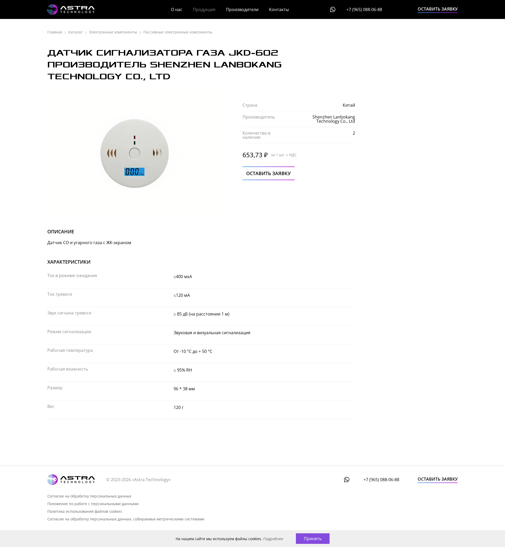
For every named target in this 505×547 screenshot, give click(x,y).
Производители (242, 9)
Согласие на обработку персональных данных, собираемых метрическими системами (125, 518)
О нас (176, 9)
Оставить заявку (438, 9)
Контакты (279, 9)
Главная (54, 32)
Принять (313, 538)
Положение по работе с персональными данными (93, 503)
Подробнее (273, 538)
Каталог (75, 32)
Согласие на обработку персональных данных (89, 496)
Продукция (204, 9)
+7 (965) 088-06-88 (364, 9)
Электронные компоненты (113, 32)
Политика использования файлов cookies (84, 511)
